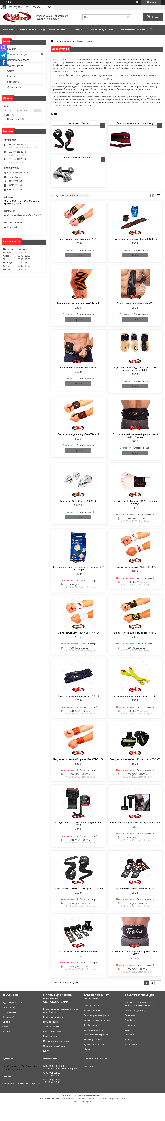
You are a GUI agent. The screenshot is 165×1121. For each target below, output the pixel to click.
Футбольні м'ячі (91, 1025)
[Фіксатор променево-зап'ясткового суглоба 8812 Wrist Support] (78, 547)
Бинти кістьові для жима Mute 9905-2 (78, 367)
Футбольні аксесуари (94, 1044)
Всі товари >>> (132, 1044)
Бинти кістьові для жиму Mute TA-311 (78, 239)
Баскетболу (130, 1015)
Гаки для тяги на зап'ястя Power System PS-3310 (78, 823)
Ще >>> (47, 1051)
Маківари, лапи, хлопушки (56, 1041)
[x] (55, 114)
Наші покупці (8, 1007)
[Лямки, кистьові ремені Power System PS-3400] (78, 868)
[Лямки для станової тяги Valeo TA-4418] (78, 676)
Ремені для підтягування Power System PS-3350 (135, 822)
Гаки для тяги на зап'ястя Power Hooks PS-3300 (135, 759)
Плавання (129, 1035)
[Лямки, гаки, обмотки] (64, 140)
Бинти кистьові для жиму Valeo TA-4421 (78, 434)
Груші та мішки (50, 1022)
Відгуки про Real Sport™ (14, 1002)
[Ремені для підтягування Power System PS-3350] (135, 802)
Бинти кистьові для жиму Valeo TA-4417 (78, 632)
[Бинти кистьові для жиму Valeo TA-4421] (78, 414)
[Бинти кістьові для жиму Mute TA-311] (78, 219)
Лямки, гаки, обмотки (78, 123)
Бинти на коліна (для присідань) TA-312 (78, 303)
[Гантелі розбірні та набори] (64, 174)
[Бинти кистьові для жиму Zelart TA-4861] (135, 613)
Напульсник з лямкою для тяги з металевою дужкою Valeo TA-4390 (135, 368)
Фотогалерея (14, 87)
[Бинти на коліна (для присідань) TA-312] (78, 283)
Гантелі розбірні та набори (78, 157)
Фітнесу (128, 1039)
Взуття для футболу (94, 1030)
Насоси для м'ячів (93, 1039)
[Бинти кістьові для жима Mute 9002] (135, 283)
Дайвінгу (129, 1030)
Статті (10, 70)
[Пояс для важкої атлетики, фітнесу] (120, 140)
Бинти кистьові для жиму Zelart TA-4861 (135, 632)
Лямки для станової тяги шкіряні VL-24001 (135, 696)
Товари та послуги (31, 29)
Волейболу (130, 1020)
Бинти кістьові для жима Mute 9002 (135, 303)
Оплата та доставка (101, 29)
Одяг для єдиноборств (54, 1046)
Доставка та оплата (18, 59)
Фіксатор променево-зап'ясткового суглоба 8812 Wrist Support (78, 568)
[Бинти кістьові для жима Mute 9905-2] (78, 347)
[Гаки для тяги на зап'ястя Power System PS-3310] (78, 802)
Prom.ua (98, 1096)
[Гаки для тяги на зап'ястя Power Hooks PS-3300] (135, 739)
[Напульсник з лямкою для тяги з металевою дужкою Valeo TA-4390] (135, 347)
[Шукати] (128, 17)
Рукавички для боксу (53, 1017)
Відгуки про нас (15, 65)
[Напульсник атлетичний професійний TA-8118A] (78, 739)
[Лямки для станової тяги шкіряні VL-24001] (135, 676)
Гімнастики (130, 1025)
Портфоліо (13, 81)
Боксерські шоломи (52, 1031)
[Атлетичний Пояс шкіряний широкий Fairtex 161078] (135, 931)
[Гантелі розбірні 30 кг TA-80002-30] (78, 481)
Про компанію (57, 29)
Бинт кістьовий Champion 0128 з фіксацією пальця (135, 502)
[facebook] (52, 114)
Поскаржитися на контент (87, 1099)
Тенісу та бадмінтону (135, 1010)
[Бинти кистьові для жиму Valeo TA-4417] (78, 613)
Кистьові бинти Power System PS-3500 (135, 888)
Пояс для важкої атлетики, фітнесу (135, 123)
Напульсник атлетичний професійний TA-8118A (78, 759)
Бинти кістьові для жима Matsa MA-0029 (135, 567)
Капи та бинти (50, 1036)
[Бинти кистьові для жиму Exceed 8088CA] (135, 219)
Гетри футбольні (92, 1005)
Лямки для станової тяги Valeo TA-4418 (78, 696)
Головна (8, 29)
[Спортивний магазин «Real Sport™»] (16, 17)
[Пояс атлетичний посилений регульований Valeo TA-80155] (135, 414)
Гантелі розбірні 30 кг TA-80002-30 (78, 501)
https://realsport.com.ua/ (18, 172)
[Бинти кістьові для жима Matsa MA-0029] (135, 547)
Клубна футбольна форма (97, 1020)
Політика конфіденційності (112, 1099)
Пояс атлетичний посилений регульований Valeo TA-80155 (135, 435)
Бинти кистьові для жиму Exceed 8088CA (135, 239)
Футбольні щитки (92, 1010)
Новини (11, 76)
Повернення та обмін (132, 29)
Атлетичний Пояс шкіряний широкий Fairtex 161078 (135, 952)
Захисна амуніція (51, 1026)
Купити (78, 255)
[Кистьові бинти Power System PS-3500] (135, 868)
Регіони (6, 1031)
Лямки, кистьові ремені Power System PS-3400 (78, 888)
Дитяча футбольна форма (96, 1015)
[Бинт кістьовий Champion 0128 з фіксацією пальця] (135, 481)
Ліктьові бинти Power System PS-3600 (78, 951)
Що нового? (8, 1017)
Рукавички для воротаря (96, 1035)
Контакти (78, 29)
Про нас (11, 48)
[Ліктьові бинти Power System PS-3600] (78, 931)
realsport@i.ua (14, 177)
